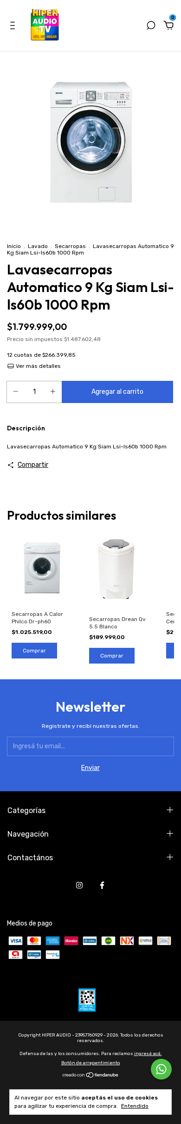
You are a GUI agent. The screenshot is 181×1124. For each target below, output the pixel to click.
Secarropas (70, 246)
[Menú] (14, 26)
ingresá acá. (148, 1053)
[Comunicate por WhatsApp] (161, 1069)
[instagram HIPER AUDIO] (79, 885)
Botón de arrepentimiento (90, 1063)
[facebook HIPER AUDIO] (102, 885)
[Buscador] (151, 26)
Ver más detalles (37, 366)
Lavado (38, 246)
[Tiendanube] (91, 1076)
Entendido (135, 1106)
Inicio (14, 246)
